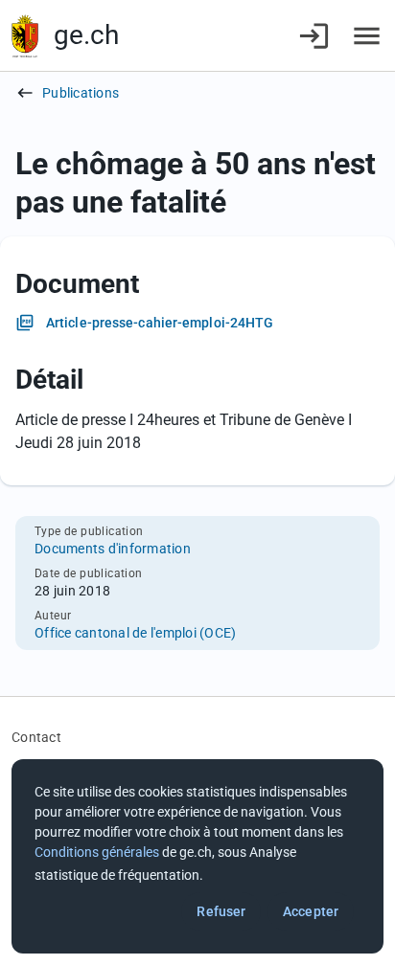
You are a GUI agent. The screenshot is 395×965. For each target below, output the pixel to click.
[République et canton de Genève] (25, 35)
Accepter (310, 911)
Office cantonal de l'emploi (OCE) (135, 632)
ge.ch (86, 35)
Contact (36, 737)
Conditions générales (97, 852)
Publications (80, 93)
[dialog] (197, 856)
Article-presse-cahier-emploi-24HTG (159, 322)
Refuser (221, 911)
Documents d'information (113, 548)
